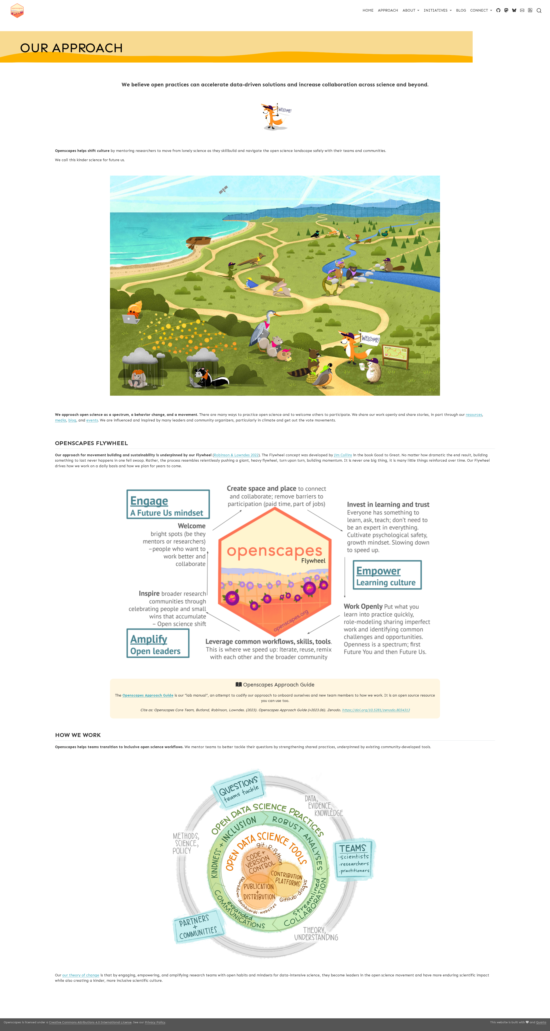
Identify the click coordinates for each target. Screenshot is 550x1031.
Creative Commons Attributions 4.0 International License (90, 1022)
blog (72, 420)
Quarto (541, 1022)
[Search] (539, 10)
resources (474, 414)
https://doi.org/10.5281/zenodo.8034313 (376, 710)
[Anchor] (132, 443)
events (92, 420)
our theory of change (80, 975)
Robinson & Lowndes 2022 (236, 455)
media (60, 420)
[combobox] (539, 10)
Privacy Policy (155, 1022)
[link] (411, 10)
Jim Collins (343, 455)
